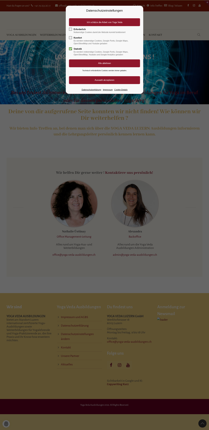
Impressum (108, 90)
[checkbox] (70, 29)
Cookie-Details (121, 90)
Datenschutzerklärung (91, 90)
